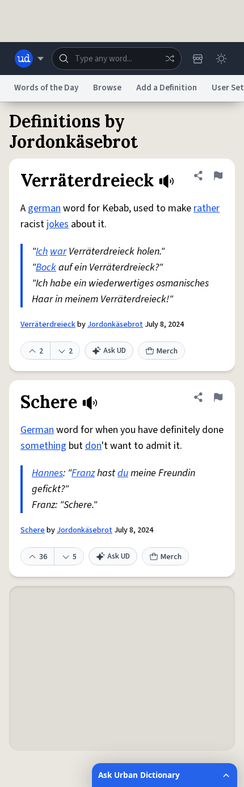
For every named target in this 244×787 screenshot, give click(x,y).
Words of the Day (46, 88)
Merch (167, 351)
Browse (107, 88)
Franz (83, 473)
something (43, 446)
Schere (32, 530)
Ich (42, 251)
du (122, 473)
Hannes (47, 473)
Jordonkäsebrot (115, 324)
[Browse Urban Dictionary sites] (29, 58)
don (93, 446)
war (58, 251)
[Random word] (169, 58)
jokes (58, 224)
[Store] (197, 58)
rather (206, 208)
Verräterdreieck (47, 324)
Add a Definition (166, 88)
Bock (46, 267)
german (44, 208)
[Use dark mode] (221, 58)
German (37, 430)
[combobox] (117, 58)
